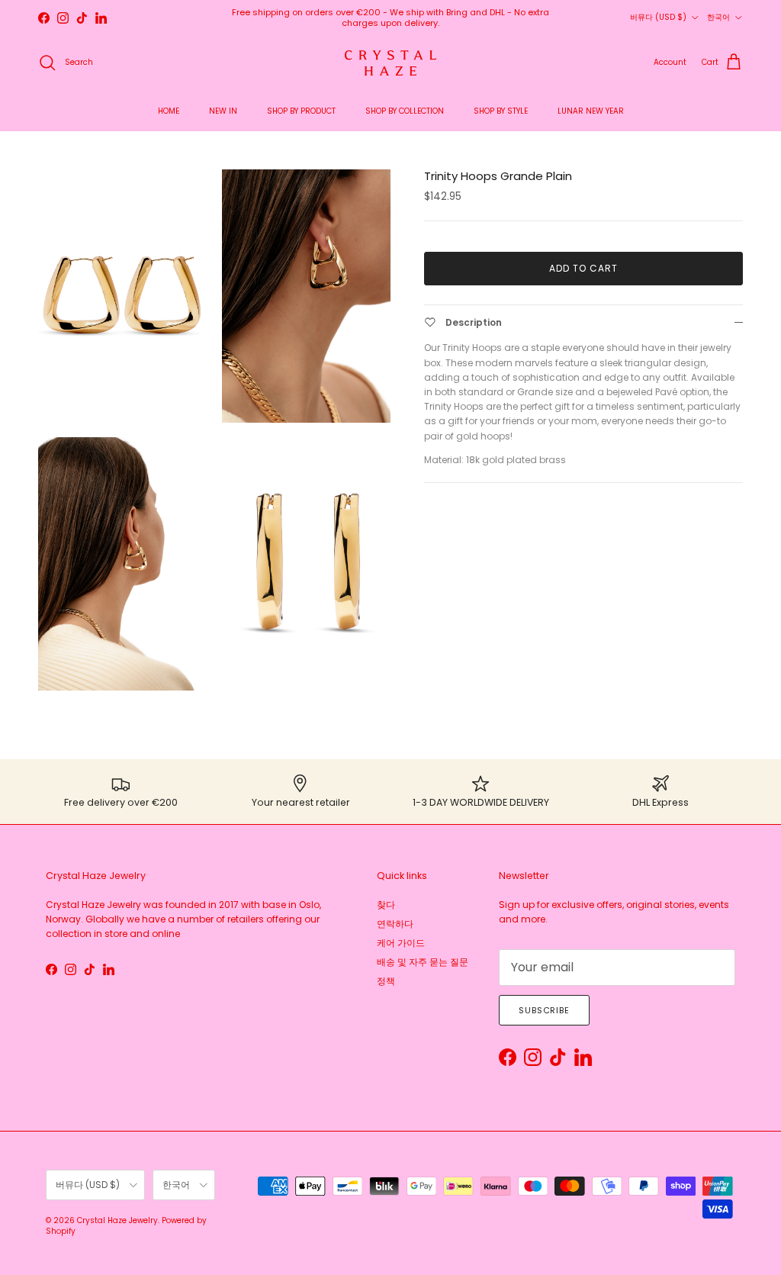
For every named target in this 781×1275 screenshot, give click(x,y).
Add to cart (583, 268)
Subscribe (544, 1010)
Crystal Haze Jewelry (117, 1220)
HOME (168, 111)
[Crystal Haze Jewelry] (390, 63)
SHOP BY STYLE (501, 111)
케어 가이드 (401, 942)
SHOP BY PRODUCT (301, 111)
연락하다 (395, 923)
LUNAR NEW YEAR (591, 111)
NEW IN (223, 111)
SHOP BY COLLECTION (404, 111)
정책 (386, 980)
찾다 (386, 904)
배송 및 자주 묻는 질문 (422, 961)
